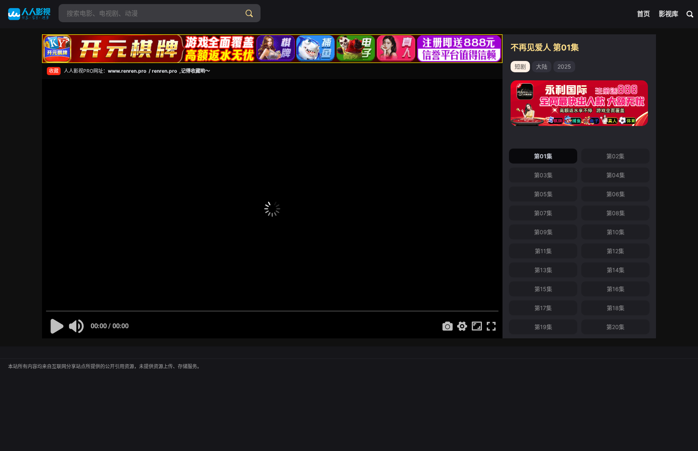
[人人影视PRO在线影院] (29, 14)
